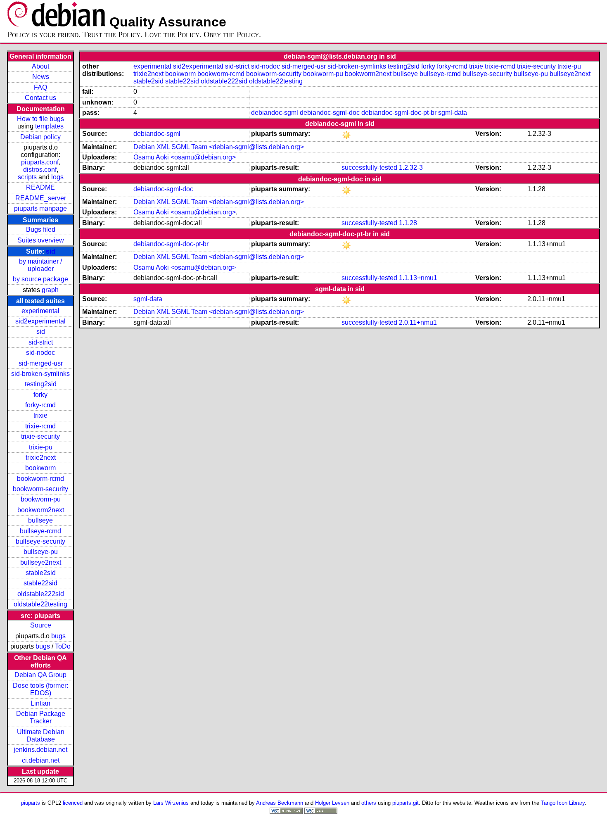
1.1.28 (408, 222)
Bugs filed (40, 229)
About (40, 66)
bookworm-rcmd (40, 478)
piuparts (30, 803)
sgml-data (452, 112)
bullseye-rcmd (40, 531)
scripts (27, 177)
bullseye (40, 520)
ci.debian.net (40, 760)
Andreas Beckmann (279, 803)
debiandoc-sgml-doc (330, 112)
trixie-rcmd (40, 426)
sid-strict (40, 342)
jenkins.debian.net (40, 749)
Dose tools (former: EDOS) (40, 689)
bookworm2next (40, 509)
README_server (40, 198)
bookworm (40, 467)
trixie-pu (40, 447)
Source (40, 625)
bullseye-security (40, 541)
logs (57, 177)
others (368, 803)
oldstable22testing (40, 604)
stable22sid (40, 583)
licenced (73, 803)
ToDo (63, 646)
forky (40, 394)
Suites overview (40, 240)
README (40, 187)
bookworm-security (40, 488)
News (40, 76)
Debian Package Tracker (40, 717)
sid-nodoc (40, 352)
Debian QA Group (40, 674)
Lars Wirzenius (171, 803)
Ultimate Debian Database (40, 735)
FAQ (40, 87)
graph (50, 289)
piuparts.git (405, 803)
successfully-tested (369, 167)
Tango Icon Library (563, 803)
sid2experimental (40, 321)
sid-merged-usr (41, 363)
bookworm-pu (41, 499)
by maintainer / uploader (40, 265)
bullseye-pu (41, 551)
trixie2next (41, 457)
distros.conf (40, 169)
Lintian (40, 703)
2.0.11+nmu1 (418, 322)
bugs (58, 635)
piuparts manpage (40, 208)
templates (49, 126)
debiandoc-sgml (274, 112)
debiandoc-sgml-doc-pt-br (398, 112)
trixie (40, 415)
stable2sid (41, 572)
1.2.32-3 (411, 167)
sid (50, 251)
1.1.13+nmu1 (418, 277)
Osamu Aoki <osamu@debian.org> (184, 157)
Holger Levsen (332, 803)
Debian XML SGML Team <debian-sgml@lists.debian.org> (218, 146)
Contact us (40, 97)
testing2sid (41, 383)
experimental (40, 310)
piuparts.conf (40, 162)
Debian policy (40, 136)
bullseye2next (40, 562)
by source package (40, 279)
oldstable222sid (40, 593)
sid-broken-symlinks (40, 373)
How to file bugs (40, 118)
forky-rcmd (40, 405)
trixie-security (40, 436)
